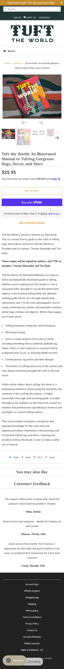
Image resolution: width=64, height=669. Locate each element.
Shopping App (32, 597)
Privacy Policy (32, 623)
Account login (32, 584)
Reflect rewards (32, 643)
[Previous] (23, 122)
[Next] (40, 122)
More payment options (32, 222)
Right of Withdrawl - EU (32, 650)
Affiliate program (32, 591)
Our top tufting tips (32, 637)
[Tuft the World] (32, 34)
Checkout (45, 17)
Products (18, 63)
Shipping (32, 604)
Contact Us (32, 630)
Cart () (31, 17)
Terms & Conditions (32, 617)
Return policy (32, 610)
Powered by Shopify (43, 658)
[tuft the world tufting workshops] (32, 97)
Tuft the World (26, 658)
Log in (17, 17)
